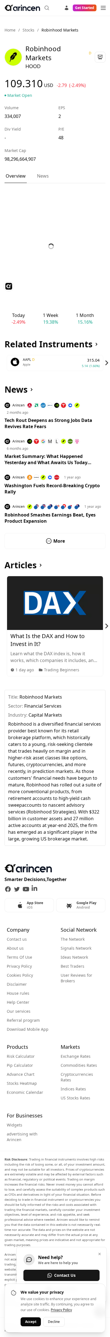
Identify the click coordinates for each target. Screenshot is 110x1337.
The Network (73, 939)
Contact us (17, 939)
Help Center (18, 1002)
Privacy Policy (19, 966)
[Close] (99, 1254)
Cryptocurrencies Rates (77, 1077)
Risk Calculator (21, 1056)
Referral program (23, 1020)
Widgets (14, 1125)
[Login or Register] (66, 7)
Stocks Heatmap (22, 1083)
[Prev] (3, 362)
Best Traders (72, 966)
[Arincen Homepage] (22, 8)
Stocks (28, 30)
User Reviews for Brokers (76, 977)
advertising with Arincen (22, 1136)
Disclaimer (17, 984)
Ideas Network (74, 957)
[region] (55, 363)
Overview (16, 176)
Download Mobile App (28, 1029)
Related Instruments (49, 344)
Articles (21, 565)
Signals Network (76, 948)
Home (10, 30)
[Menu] (103, 8)
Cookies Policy (20, 975)
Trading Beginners (61, 669)
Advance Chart (20, 1074)
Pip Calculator (20, 1065)
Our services (18, 1011)
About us (15, 948)
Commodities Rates (79, 1065)
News (43, 176)
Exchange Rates (76, 1056)
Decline (54, 1321)
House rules (18, 993)
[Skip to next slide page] (106, 362)
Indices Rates (73, 1089)
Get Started (84, 7)
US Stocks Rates (75, 1098)
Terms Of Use (19, 957)
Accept (30, 1321)
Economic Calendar (25, 1092)
